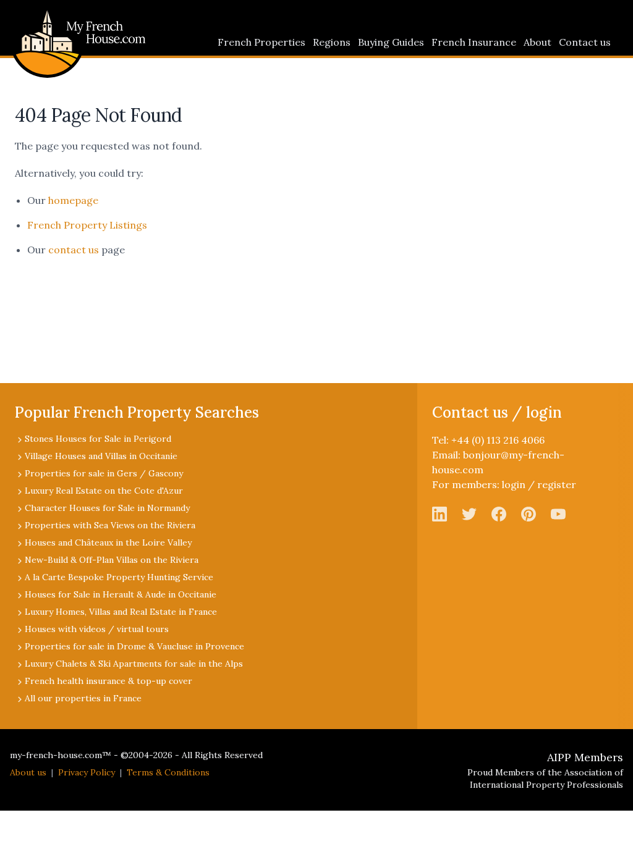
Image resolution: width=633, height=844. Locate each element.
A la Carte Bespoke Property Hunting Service (119, 577)
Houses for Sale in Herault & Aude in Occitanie (120, 594)
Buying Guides (391, 42)
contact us (73, 249)
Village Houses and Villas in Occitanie (101, 456)
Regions (331, 42)
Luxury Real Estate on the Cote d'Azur (104, 490)
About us (28, 772)
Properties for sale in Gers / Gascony (104, 473)
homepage (73, 200)
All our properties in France (83, 698)
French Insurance (473, 42)
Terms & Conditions (168, 772)
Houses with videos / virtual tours (97, 629)
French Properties (261, 42)
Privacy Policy (86, 772)
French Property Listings (87, 225)
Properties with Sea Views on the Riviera (110, 525)
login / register (539, 484)
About (537, 42)
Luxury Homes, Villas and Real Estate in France (121, 611)
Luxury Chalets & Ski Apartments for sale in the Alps (134, 663)
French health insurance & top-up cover (108, 680)
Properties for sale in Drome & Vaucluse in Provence (134, 646)
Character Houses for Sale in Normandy (107, 507)
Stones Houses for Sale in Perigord (98, 438)
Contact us (585, 42)
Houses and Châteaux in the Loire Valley (108, 542)
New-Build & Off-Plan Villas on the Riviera (111, 559)
